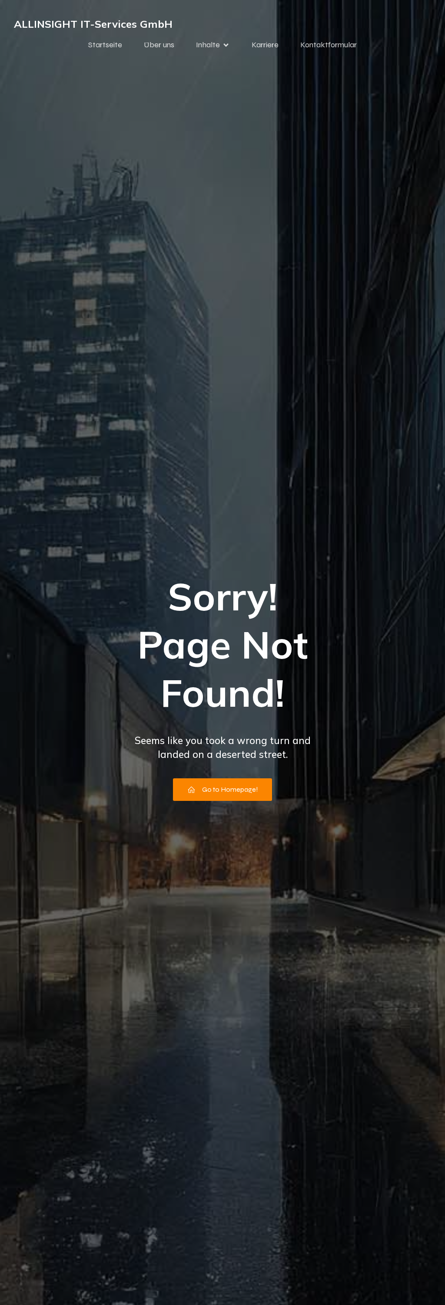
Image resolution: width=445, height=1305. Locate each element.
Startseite (105, 44)
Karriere (265, 44)
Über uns (159, 44)
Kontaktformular (328, 44)
